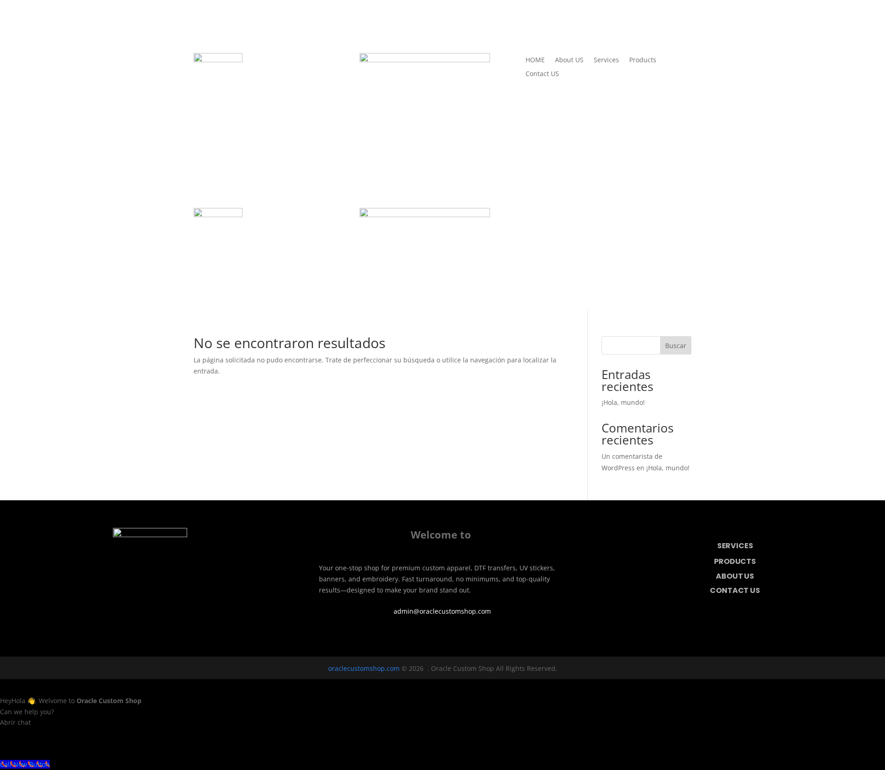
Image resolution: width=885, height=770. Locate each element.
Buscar (675, 345)
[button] (442, 738)
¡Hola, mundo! (623, 402)
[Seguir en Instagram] (455, 635)
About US (569, 60)
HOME (535, 60)
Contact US (542, 74)
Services (606, 60)
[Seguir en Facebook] (430, 635)
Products (642, 60)
